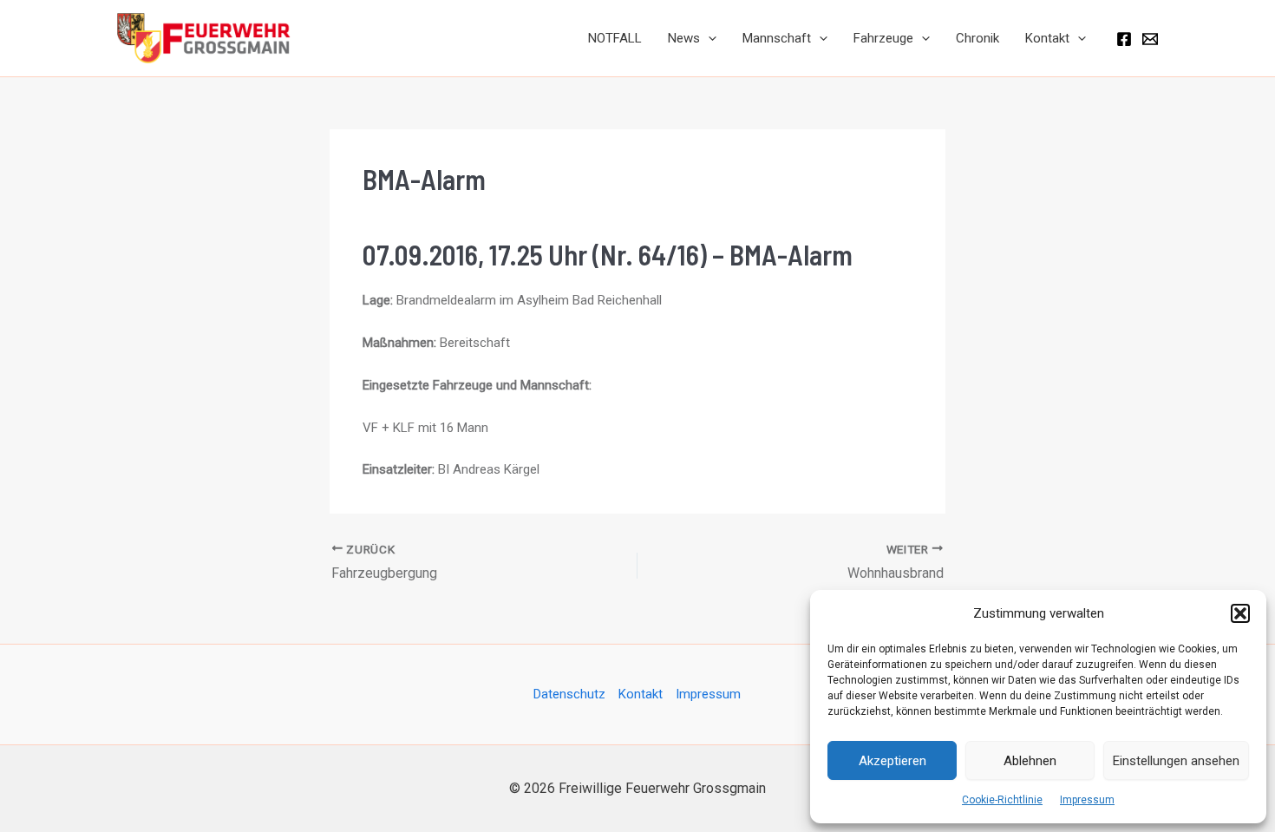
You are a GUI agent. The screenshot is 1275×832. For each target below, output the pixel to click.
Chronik (977, 38)
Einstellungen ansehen (1176, 761)
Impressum (1087, 800)
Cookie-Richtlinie (1002, 800)
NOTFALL (615, 38)
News (684, 38)
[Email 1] (1150, 39)
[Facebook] (1124, 39)
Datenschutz (569, 694)
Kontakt (1047, 38)
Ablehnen (1030, 761)
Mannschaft (776, 38)
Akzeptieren (892, 761)
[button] (1240, 613)
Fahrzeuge (883, 38)
